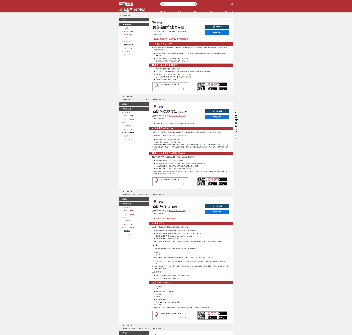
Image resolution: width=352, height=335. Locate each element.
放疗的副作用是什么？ (170, 218)
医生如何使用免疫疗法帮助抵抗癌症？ (183, 123)
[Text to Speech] (179, 27)
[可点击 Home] (236, 133)
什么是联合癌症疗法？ (159, 39)
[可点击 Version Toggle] (236, 123)
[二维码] (183, 27)
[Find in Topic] (176, 27)
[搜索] (195, 4)
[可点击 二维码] (236, 125)
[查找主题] (236, 116)
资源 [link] (211, 11)
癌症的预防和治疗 (125, 15)
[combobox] (178, 4)
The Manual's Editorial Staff (177, 31)
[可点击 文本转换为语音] (236, 119)
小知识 (160, 22)
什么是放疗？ (156, 218)
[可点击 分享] (236, 113)
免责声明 (129, 96)
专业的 (122, 4)
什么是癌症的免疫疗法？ (160, 123)
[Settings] (231, 3)
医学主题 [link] (162, 11)
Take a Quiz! (182, 89)
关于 (124, 96)
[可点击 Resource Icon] (236, 130)
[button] (226, 10)
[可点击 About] (236, 136)
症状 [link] (179, 11)
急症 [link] (195, 11)
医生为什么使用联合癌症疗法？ (179, 39)
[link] (138, 3)
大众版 (129, 4)
